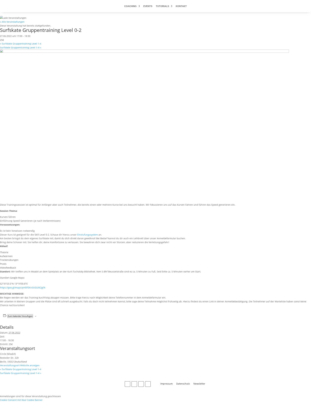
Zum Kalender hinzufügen (20, 316)
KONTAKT (181, 6)
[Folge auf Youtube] (141, 384)
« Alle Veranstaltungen (12, 21)
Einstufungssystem (87, 234)
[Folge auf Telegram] (148, 384)
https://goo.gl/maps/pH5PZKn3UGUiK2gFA (22, 287)
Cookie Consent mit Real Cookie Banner (21, 400)
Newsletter (199, 384)
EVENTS (147, 6)
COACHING (130, 6)
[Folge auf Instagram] (134, 384)
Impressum (166, 384)
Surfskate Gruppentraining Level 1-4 (20, 43)
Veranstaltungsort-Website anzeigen (20, 365)
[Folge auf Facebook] (127, 384)
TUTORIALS (162, 6)
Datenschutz (183, 384)
